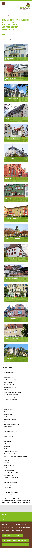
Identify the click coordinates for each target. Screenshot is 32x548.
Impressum (5, 517)
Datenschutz (6, 519)
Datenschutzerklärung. (12, 532)
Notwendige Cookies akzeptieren (15, 540)
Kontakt (4, 514)
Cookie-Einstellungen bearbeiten (15, 545)
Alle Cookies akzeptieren (12, 535)
